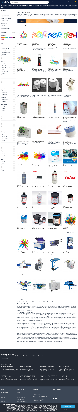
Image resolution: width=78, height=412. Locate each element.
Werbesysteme (67, 5)
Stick (2, 7)
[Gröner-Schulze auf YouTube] (61, 398)
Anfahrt (18, 394)
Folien (30, 5)
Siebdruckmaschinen (5, 15)
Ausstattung (59, 335)
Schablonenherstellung (5, 28)
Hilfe (52, 3)
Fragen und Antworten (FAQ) (6, 394)
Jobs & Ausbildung (20, 399)
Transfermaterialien (4, 20)
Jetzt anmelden (4, 358)
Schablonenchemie (4, 26)
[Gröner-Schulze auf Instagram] (56, 398)
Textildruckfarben (4, 16)
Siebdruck (74, 5)
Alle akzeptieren (67, 406)
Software (39, 5)
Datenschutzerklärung (51, 408)
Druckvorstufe (3, 25)
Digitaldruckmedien (23, 5)
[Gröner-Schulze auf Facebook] (53, 398)
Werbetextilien (4, 5)
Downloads (3, 401)
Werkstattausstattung (5, 21)
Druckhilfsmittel (4, 23)
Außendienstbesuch (21, 397)
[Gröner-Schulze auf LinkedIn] (58, 398)
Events (2, 399)
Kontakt (2, 395)
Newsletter (3, 397)
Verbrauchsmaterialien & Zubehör (50, 5)
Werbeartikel (15, 5)
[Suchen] (47, 2)
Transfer (10, 5)
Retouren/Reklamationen (22, 401)
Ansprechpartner (20, 395)
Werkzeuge (61, 5)
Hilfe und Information (5, 392)
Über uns (18, 392)
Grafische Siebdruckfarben (6, 18)
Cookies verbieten (68, 409)
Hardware (34, 5)
